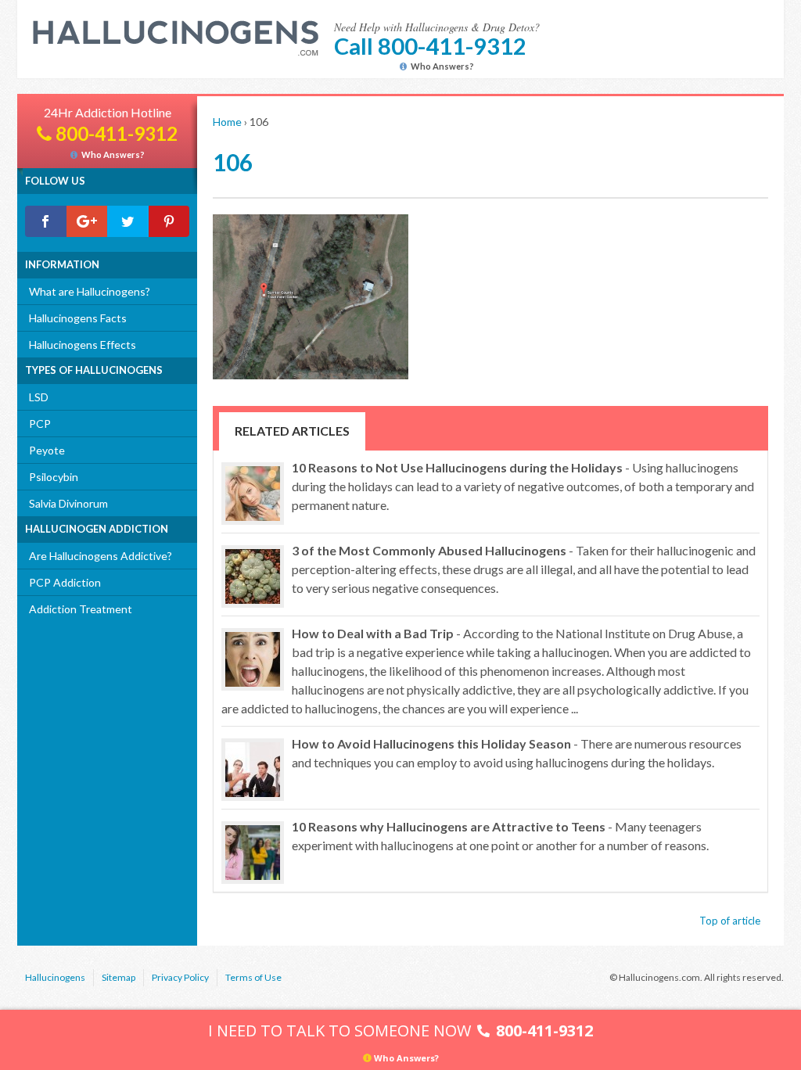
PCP (40, 423)
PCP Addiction (65, 582)
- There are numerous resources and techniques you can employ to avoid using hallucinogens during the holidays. (517, 753)
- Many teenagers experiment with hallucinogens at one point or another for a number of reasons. (500, 836)
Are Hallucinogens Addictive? (100, 555)
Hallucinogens (55, 977)
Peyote (47, 450)
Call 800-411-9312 (430, 45)
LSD (38, 397)
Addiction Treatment (80, 609)
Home (227, 121)
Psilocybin (53, 476)
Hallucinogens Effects (82, 344)
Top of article (729, 920)
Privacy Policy (180, 977)
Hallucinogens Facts (78, 318)
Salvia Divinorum (68, 503)
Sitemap (118, 977)
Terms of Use (253, 977)
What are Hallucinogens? (89, 291)
